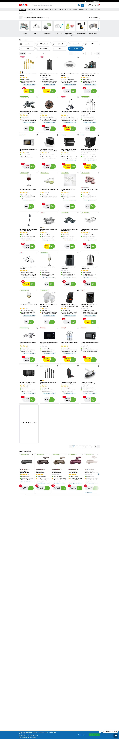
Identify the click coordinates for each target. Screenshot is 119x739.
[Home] (23, 5)
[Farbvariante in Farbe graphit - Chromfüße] (20, 469)
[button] (89, 5)
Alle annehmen (94, 735)
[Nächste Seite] (98, 53)
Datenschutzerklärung (24, 737)
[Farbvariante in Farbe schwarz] (22, 72)
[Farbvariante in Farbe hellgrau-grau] (85, 187)
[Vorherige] (21, 28)
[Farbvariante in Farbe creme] (43, 227)
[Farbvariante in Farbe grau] (41, 227)
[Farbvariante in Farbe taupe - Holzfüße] (53, 469)
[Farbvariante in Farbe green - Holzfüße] (24, 469)
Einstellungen (33, 737)
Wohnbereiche (25, 13)
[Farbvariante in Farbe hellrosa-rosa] (82, 187)
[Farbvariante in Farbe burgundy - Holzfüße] (22, 469)
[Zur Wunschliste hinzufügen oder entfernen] (37, 57)
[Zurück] (21, 17)
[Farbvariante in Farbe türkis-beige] (84, 187)
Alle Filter (76, 48)
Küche (32, 13)
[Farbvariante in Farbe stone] (93, 469)
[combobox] (32, 53)
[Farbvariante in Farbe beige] (85, 469)
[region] (59, 28)
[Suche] (82, 5)
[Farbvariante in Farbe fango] (91, 469)
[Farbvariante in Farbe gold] (20, 72)
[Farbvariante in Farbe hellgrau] (89, 469)
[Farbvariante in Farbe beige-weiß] (87, 187)
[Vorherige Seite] (70, 53)
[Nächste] (98, 28)
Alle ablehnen (81, 735)
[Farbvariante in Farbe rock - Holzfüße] (26, 469)
